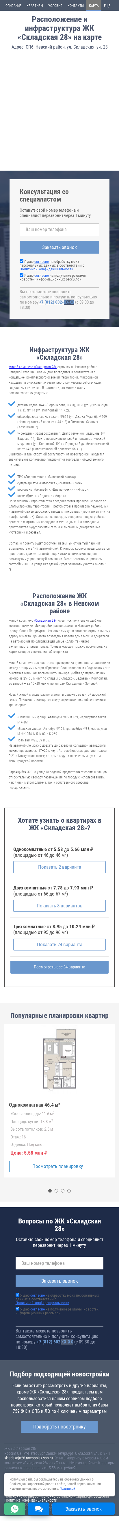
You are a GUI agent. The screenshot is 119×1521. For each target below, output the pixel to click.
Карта (94, 6)
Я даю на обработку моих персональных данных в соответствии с (52, 265)
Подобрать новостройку (59, 1427)
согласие (41, 261)
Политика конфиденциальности (30, 1500)
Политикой (67, 1489)
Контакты (76, 6)
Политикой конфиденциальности (46, 269)
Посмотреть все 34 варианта (59, 967)
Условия (55, 6)
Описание (13, 6)
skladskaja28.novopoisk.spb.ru (28, 1458)
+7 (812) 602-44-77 (56, 302)
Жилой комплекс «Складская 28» (33, 367)
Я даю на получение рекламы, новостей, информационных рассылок (53, 277)
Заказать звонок (59, 247)
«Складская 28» (45, 621)
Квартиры (35, 6)
